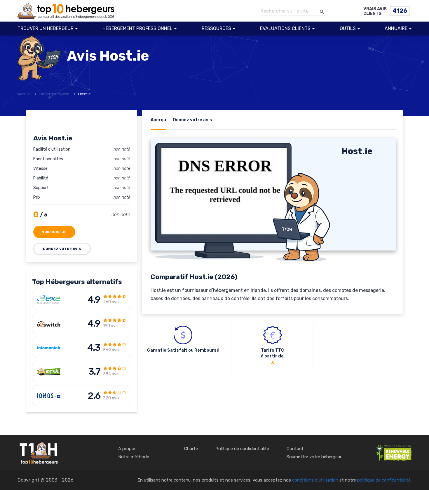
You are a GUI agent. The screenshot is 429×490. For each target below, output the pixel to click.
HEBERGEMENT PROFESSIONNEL (137, 28)
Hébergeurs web (54, 94)
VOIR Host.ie (54, 232)
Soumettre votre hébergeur (314, 456)
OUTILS (348, 28)
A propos (127, 448)
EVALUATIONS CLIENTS (285, 28)
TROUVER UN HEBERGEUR (46, 28)
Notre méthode (133, 456)
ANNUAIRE (396, 28)
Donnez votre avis (62, 249)
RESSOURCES (216, 28)
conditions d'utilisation (315, 480)
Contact (295, 448)
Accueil (24, 94)
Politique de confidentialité (242, 448)
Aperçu (158, 119)
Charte (191, 448)
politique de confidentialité (384, 480)
